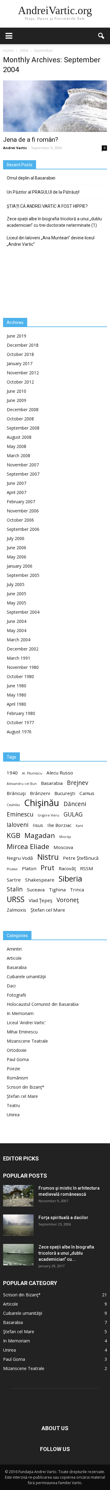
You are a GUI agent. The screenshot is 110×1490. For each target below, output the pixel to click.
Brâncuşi (16, 793)
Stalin (15, 889)
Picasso (12, 869)
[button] (101, 36)
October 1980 (20, 676)
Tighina (57, 889)
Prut (47, 867)
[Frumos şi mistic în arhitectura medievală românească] (18, 1195)
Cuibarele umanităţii (26, 976)
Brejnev (77, 783)
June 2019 (16, 336)
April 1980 (16, 704)
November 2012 (23, 373)
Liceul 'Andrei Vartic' (26, 1022)
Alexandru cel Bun (22, 784)
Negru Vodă (20, 858)
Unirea (13, 1115)
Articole (14, 958)
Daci (11, 986)
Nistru (48, 857)
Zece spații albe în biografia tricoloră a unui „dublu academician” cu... (66, 1253)
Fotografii (16, 995)
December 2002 (22, 649)
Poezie (13, 1068)
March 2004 (18, 640)
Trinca (77, 889)
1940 (12, 773)
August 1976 (19, 732)
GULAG (73, 814)
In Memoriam (20, 1013)
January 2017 (19, 363)
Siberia (70, 878)
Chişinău (41, 803)
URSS (15, 899)
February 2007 (21, 501)
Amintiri (14, 949)
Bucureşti (64, 793)
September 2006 (23, 529)
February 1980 (21, 713)
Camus (86, 793)
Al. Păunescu (32, 773)
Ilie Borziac (59, 825)
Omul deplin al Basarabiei (31, 178)
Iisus (38, 825)
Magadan (39, 835)
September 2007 (23, 474)
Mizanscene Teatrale (27, 1041)
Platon (29, 868)
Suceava (36, 889)
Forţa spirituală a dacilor (63, 1217)
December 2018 (22, 345)
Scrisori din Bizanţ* (25, 1087)
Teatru (13, 1105)
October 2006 (20, 520)
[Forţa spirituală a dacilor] (18, 1225)
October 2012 (20, 382)
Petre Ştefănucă (81, 858)
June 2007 (16, 483)
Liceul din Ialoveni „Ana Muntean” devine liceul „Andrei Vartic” (50, 241)
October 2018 (20, 354)
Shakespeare (39, 880)
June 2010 (16, 391)
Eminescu (20, 814)
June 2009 (16, 400)
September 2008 (23, 428)
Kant (79, 826)
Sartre (14, 880)
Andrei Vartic (15, 147)
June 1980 (16, 686)
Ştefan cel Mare (48, 910)
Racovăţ (67, 868)
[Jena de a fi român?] (55, 106)
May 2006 (16, 557)
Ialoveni (17, 825)
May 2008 (16, 446)
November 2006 (23, 511)
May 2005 (16, 603)
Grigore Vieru (48, 815)
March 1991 (18, 658)
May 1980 (16, 695)
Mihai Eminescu (22, 1032)
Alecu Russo (59, 773)
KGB (13, 835)
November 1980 (23, 667)
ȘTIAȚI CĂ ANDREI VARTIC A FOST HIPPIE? (47, 206)
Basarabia (52, 783)
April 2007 (16, 492)
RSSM (86, 868)
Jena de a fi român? (30, 139)
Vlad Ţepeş (40, 900)
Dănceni (75, 804)
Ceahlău (13, 805)
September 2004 (23, 612)
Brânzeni (40, 793)
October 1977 (20, 722)
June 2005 (16, 593)
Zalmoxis (16, 910)
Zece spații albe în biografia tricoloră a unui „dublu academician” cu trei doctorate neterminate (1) (54, 222)
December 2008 (22, 409)
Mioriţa (65, 837)
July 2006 (15, 538)
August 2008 (19, 437)
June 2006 (16, 547)
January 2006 (19, 566)
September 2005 (23, 575)
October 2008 (20, 419)
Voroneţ (68, 900)
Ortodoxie (17, 1050)
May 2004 (16, 630)
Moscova (63, 847)
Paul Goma (18, 1059)
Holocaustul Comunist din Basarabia (43, 1004)
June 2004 (16, 621)
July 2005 (15, 584)
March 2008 (18, 455)
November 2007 (23, 465)
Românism (17, 1078)
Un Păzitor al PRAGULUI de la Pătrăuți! (43, 192)
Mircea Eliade (28, 846)
